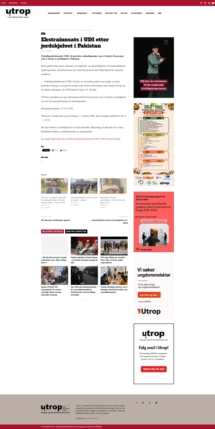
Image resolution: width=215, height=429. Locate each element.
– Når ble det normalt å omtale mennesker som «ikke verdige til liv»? (54, 260)
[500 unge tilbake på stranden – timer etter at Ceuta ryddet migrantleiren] (114, 246)
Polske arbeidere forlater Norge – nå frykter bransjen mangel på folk (84, 260)
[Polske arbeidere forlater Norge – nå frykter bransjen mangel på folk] (84, 246)
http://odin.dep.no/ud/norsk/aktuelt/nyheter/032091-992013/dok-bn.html (85, 138)
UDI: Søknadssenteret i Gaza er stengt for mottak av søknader (83, 198)
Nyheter (50, 30)
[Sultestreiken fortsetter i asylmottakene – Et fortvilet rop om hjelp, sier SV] (113, 186)
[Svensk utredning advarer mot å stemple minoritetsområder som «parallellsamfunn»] (114, 275)
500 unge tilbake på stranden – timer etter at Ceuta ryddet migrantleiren (114, 260)
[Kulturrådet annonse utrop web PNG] (154, 251)
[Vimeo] (156, 402)
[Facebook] (136, 402)
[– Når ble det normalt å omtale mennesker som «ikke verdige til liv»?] (54, 246)
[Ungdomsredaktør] (154, 317)
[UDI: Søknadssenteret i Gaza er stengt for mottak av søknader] (83, 186)
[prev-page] (83, 299)
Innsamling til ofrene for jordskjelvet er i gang (110, 221)
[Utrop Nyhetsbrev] (154, 383)
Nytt (56, 30)
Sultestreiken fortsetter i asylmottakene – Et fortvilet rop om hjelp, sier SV (112, 200)
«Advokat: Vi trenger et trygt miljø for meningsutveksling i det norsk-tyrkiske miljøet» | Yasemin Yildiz (54, 200)
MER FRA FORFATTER (76, 231)
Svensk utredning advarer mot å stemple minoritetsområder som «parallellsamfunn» (114, 289)
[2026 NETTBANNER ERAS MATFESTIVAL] (154, 185)
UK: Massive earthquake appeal (55, 220)
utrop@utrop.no (92, 418)
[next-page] (87, 299)
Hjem (43, 30)
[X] (149, 402)
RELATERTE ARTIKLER (52, 231)
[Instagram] (142, 402)
